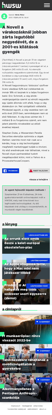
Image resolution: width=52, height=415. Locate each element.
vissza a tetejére (38, 180)
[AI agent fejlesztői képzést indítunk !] (26, 200)
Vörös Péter (19, 15)
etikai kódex (38, 406)
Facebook (13, 171)
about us (42, 409)
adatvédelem (33, 409)
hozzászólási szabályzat (17, 409)
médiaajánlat (27, 406)
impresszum (15, 406)
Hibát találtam (40, 171)
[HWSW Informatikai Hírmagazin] (11, 5)
